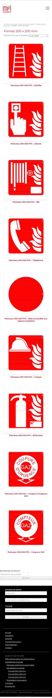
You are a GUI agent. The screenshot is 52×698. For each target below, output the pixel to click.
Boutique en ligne (10, 24)
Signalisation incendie (15, 668)
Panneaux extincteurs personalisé (20, 665)
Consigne (9, 683)
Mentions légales (24, 696)
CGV (32, 696)
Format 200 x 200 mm (17, 674)
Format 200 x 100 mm (17, 671)
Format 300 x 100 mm (17, 677)
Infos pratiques (11, 645)
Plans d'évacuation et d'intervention (19, 659)
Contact (8, 648)
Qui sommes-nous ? (13, 642)
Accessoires (10, 686)
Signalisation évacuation (17, 680)
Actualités (9, 636)
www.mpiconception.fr (42, 692)
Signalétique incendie (26, 24)
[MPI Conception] (7, 9)
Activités (8, 639)
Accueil (8, 633)
